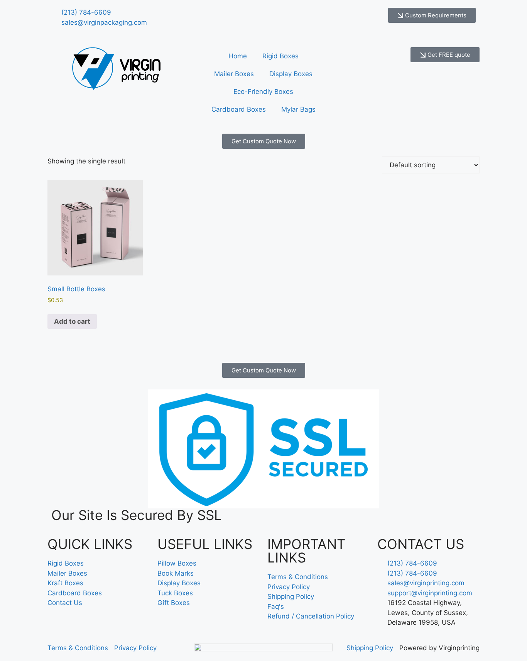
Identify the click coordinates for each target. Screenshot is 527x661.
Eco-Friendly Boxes (263, 91)
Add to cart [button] (72, 321)
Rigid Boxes (280, 56)
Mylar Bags (298, 109)
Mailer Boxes (234, 74)
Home (237, 56)
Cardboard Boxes (238, 109)
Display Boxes (290, 74)
